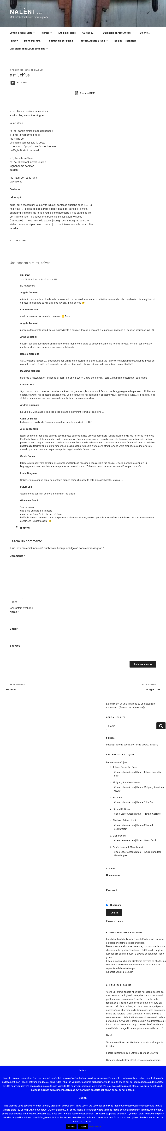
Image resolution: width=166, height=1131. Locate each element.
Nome (14, 612)
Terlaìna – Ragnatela (124, 40)
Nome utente (113, 875)
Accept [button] (71, 1126)
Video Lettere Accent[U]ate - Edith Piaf (133, 802)
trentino (20, 240)
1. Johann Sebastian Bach (123, 767)
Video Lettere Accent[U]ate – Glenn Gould (135, 840)
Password (111, 890)
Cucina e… (88, 32)
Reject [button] (83, 1126)
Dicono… (145, 32)
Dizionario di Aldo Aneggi (117, 32)
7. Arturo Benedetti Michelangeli (126, 847)
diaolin (39, 70)
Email (14, 629)
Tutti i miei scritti (67, 32)
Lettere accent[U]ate (21, 32)
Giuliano (25, 275)
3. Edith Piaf (116, 797)
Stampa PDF (87, 93)
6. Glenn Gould (118, 835)
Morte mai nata (32, 40)
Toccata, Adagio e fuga (92, 40)
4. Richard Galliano (120, 809)
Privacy (14, 40)
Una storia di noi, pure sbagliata (27, 48)
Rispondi (25, 527)
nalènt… (26, 11)
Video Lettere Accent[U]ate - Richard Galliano (137, 813)
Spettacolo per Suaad (61, 40)
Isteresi (45, 32)
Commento (17, 556)
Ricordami (115, 904)
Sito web (15, 645)
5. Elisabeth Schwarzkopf (123, 820)
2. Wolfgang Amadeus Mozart (125, 782)
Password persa (114, 921)
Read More (95, 1126)
